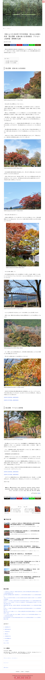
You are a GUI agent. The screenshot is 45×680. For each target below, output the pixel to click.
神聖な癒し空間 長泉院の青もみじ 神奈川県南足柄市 (21, 553)
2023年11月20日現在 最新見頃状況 (11, 397)
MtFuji (12, 489)
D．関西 (6, 633)
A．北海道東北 (7, 627)
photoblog (16, 489)
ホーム (5, 28)
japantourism (23, 487)
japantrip (33, 487)
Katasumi (38, 487)
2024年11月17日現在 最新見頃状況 (11, 400)
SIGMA (35, 489)
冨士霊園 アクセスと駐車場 (10, 62)
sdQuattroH (27, 489)
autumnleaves (14, 487)
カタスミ (10, 490)
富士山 (25, 490)
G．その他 (6, 640)
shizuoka (31, 489)
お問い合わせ (6, 667)
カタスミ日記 (15, 490)
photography (21, 489)
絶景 (32, 490)
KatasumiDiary (7, 489)
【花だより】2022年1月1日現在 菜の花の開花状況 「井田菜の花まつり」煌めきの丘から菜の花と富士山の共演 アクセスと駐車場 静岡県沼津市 (25, 548)
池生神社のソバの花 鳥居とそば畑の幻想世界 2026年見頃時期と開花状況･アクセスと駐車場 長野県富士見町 (22, 600)
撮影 (28, 490)
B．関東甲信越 (7, 629)
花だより (9, 28)
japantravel (29, 487)
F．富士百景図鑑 (7, 638)
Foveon (19, 487)
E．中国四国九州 (7, 636)
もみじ (38, 489)
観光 (35, 490)
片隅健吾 (38, 493)
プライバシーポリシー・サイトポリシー (10, 658)
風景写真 (38, 490)
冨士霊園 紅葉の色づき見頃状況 (11, 61)
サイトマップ (6, 662)
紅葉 (30, 490)
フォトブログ (20, 490)
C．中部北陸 (6, 631)
